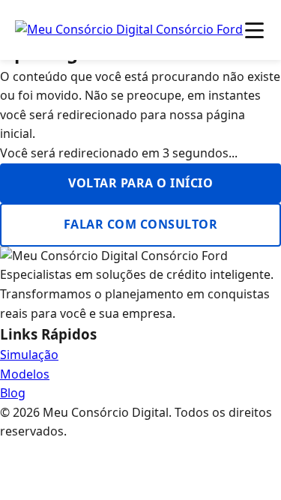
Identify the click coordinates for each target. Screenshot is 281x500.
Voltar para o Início (140, 183)
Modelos (24, 374)
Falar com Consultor (141, 224)
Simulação (29, 354)
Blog (12, 393)
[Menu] (254, 30)
